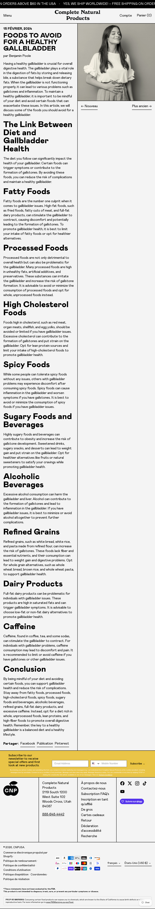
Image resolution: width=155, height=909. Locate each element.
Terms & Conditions (105, 775)
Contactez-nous (93, 788)
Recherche (89, 836)
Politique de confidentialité (19, 865)
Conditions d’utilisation (17, 870)
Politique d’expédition (15, 874)
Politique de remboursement (19, 861)
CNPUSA (18, 847)
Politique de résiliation (16, 879)
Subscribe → (137, 763)
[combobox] (95, 763)
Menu (7, 15)
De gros (87, 809)
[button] (144, 16)
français (112, 863)
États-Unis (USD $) (136, 863)
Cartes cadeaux (92, 815)
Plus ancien (140, 106)
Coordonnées (39, 874)
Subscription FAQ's (95, 794)
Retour (86, 820)
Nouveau (91, 106)
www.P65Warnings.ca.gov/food (60, 902)
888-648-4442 (53, 814)
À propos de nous (94, 783)
